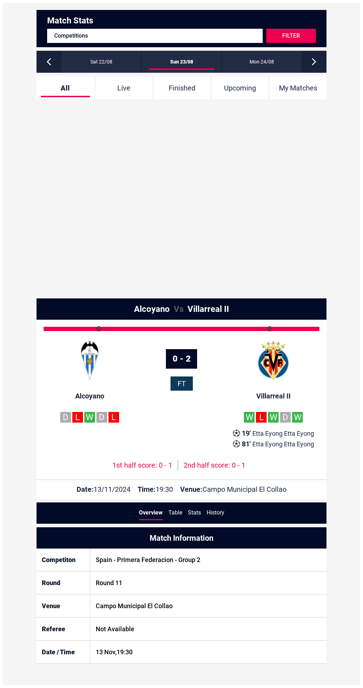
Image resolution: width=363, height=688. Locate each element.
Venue (51, 606)
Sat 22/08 (101, 62)
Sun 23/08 (181, 62)
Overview (151, 512)
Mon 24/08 (262, 62)
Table (175, 512)
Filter (291, 35)
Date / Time (58, 652)
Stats (194, 512)
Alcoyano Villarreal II (181, 309)
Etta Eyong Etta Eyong (278, 433)
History (215, 512)
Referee (53, 629)
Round (51, 583)
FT (182, 383)
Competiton (59, 559)
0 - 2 (182, 359)
